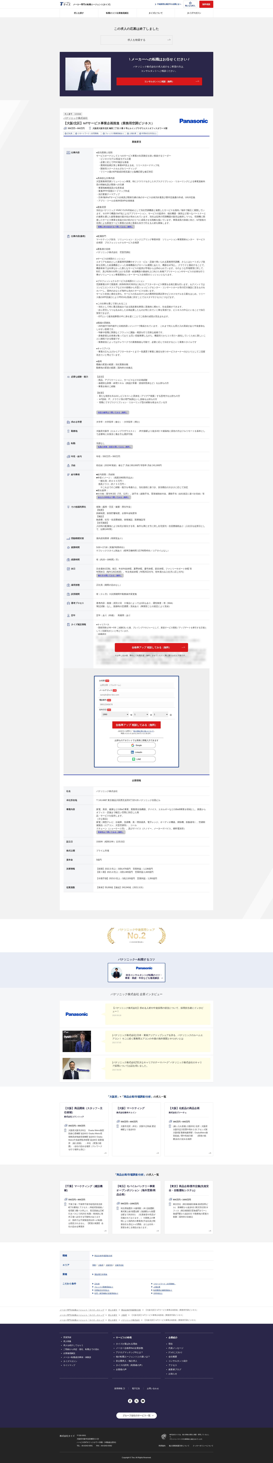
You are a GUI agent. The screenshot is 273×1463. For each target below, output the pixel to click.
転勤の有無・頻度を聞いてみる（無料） (114, 447)
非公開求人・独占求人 (126, 1361)
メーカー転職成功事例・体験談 (77, 1357)
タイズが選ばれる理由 (126, 1344)
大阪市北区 (119, 1265)
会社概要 (172, 1356)
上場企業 (156, 1287)
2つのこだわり (175, 1352)
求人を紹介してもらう (73, 1345)
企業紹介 (173, 1337)
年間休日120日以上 (101, 1290)
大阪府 (100, 1265)
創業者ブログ (174, 1369)
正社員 (97, 1284)
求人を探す (79, 13)
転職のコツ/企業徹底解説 (117, 13)
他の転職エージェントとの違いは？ (133, 1356)
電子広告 (136, 1388)
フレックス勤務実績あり (103, 1287)
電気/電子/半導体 (100, 1274)
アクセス (172, 1365)
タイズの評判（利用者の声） (130, 1365)
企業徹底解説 (69, 1353)
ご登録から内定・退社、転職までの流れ (81, 1349)
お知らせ (172, 1373)
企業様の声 (121, 1369)
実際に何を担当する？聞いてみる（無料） (115, 227)
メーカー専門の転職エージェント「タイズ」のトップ (82, 1310)
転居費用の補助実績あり (162, 1290)
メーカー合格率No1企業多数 (129, 1348)
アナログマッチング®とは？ (129, 1352)
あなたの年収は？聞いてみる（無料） (113, 497)
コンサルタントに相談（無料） (159, 81)
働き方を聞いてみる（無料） (110, 575)
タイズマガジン (194, 13)
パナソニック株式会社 (76, 118)
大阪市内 (109, 1265)
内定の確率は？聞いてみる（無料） (113, 412)
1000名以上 (158, 1293)
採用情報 (118, 1388)
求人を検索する (136, 39)
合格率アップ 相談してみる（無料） (151, 647)
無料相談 (206, 4)
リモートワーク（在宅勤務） (164, 1284)
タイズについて (156, 13)
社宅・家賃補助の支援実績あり (106, 1293)
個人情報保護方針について (179, 1446)
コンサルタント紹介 (178, 1361)
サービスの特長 (124, 1337)
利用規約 (162, 1446)
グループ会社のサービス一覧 (136, 1415)
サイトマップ (69, 1365)
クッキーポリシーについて (203, 1446)
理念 (170, 1344)
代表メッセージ (175, 1348)
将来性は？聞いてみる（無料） (111, 832)
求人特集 (67, 1341)
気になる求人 (190, 6)
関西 (94, 1265)
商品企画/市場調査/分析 (103, 1256)
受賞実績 (67, 1337)
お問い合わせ (153, 1388)
